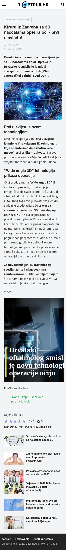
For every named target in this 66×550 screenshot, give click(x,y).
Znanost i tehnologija (18, 19)
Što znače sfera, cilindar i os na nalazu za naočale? (43, 438)
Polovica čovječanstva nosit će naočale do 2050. (43, 472)
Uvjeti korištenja (43, 539)
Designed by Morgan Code (41, 543)
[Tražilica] (62, 4)
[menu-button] (4, 4)
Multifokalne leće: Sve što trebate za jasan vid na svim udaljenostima (43, 504)
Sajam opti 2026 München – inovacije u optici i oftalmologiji (43, 486)
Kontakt (6, 539)
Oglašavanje (22, 539)
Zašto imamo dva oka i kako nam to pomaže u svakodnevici (43, 457)
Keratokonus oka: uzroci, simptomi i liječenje (41, 519)
